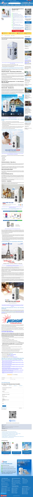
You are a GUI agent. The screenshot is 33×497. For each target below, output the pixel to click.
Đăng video (15, 385)
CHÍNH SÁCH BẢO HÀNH (9, 0)
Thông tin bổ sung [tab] (7, 35)
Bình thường (20, 387)
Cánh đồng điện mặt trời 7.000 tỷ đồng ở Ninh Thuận (8, 437)
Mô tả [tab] (2, 35)
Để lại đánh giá (4, 385)
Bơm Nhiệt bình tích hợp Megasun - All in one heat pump (12, 426)
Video (4, 395)
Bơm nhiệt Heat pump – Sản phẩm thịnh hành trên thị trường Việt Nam (10, 434)
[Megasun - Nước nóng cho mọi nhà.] (4, 2)
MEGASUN (6, 428)
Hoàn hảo (22, 387)
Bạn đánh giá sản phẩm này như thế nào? (7, 387)
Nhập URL (4, 396)
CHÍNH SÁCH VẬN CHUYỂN (25, 480)
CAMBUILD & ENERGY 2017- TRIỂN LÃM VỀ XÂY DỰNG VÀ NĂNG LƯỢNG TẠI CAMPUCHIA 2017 (13, 436)
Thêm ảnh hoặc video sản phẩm (5, 394)
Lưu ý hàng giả (14, 0)
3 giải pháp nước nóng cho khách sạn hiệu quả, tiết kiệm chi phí (9, 431)
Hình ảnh (2, 395)
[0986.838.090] (1, 493)
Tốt (21, 387)
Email (3, 403)
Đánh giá (3, 391)
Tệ (19, 387)
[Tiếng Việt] (28, 0)
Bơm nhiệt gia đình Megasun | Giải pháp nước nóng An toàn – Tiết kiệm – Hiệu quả (11, 433)
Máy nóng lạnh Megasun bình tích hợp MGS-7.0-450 (8, 427)
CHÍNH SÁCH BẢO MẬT (25, 479)
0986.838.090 (18, 31)
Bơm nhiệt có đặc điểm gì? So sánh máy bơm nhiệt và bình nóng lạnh (9, 432)
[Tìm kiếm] (20, 3)
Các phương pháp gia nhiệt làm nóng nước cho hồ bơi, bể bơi (9, 435)
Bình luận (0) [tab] (13, 35)
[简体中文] (30, 0)
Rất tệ (18, 387)
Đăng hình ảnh (20, 385)
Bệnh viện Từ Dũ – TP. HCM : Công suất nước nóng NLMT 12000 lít (28, 77)
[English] (29, 0)
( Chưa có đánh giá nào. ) (17, 11)
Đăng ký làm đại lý (4, 0)
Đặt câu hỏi (10, 385)
